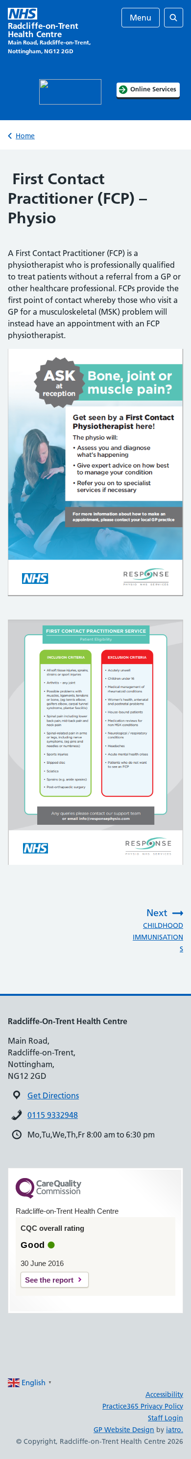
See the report (49, 1280)
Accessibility (164, 1394)
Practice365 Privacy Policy (142, 1406)
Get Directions (53, 1095)
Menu (140, 17)
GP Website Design (124, 1429)
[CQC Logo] (48, 1196)
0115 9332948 (52, 1115)
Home (25, 135)
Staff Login (165, 1418)
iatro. (174, 1429)
